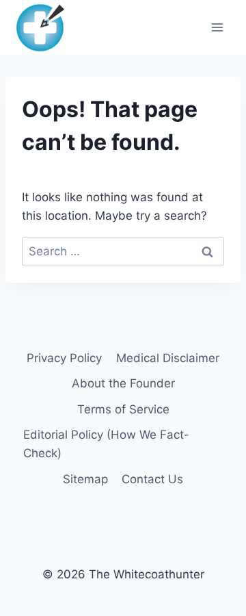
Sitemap (85, 479)
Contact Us (152, 479)
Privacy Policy (64, 358)
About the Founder (123, 383)
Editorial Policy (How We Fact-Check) (106, 444)
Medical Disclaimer (167, 358)
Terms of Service (123, 409)
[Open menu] (217, 27)
